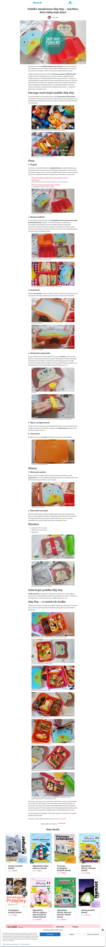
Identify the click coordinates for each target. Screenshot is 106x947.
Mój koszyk (70, 3)
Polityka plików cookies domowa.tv (10, 944)
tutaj (63, 365)
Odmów (71, 934)
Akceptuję (50, 934)
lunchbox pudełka (45, 824)
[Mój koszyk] (70, 2)
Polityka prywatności (24, 944)
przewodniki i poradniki (59, 819)
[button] (103, 930)
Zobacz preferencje (93, 934)
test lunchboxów (53, 824)
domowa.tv (37, 2)
